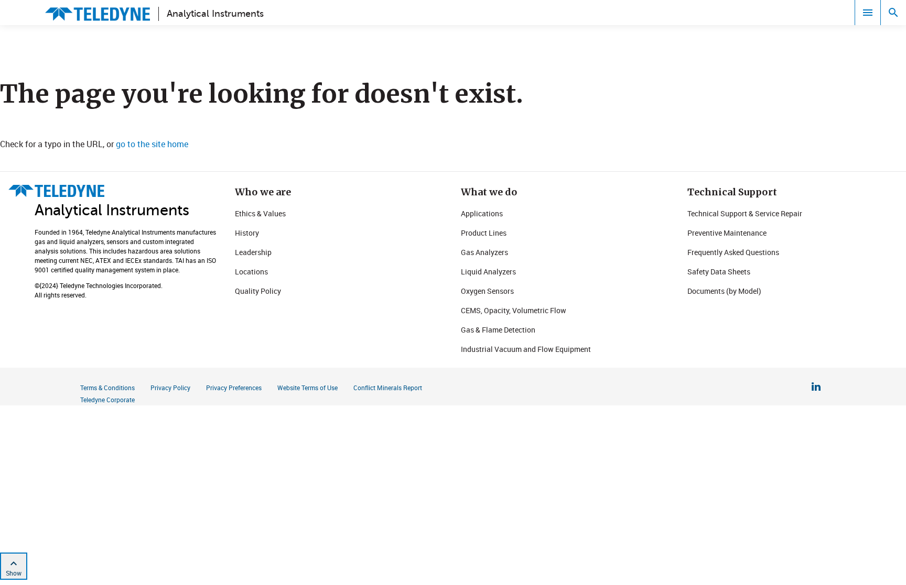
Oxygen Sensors (487, 291)
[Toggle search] (893, 12)
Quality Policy (258, 291)
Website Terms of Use (307, 387)
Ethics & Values (260, 213)
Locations (251, 272)
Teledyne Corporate (107, 399)
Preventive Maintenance (727, 233)
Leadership (253, 252)
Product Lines (483, 233)
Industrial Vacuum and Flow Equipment (526, 349)
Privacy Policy (170, 387)
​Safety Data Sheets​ (718, 272)
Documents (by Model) (724, 291)
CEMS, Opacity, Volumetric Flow (513, 310)
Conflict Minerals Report (387, 387)
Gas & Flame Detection (498, 330)
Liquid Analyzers (488, 272)
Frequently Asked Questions (733, 252)
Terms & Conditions (107, 387)
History (247, 233)
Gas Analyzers (484, 252)
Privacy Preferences (234, 387)
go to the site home (152, 144)
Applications (482, 213)
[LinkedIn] (816, 388)
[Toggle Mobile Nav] (868, 12)
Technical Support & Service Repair (744, 213)
